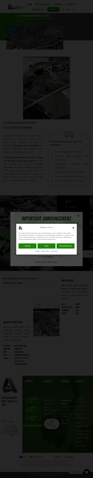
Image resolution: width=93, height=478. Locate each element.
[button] (73, 228)
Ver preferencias (66, 246)
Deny (47, 246)
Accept (27, 246)
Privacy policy (45, 251)
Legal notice (54, 251)
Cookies (37, 251)
